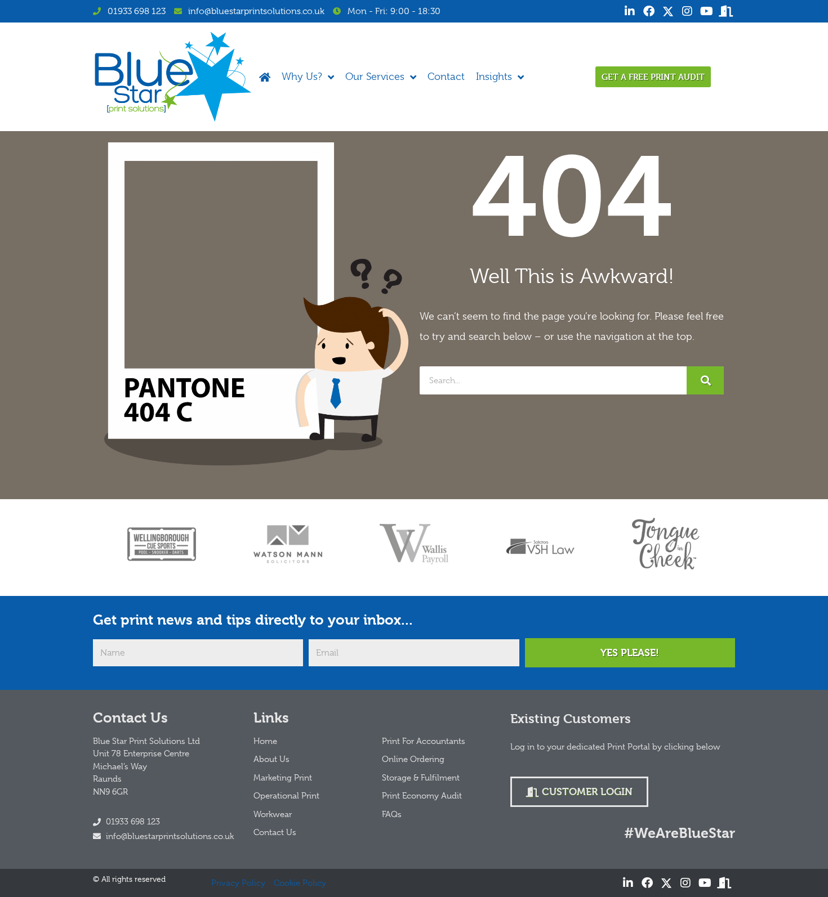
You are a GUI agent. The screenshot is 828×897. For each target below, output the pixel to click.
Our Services (374, 76)
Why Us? (302, 76)
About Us (271, 759)
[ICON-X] (668, 11)
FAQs (392, 814)
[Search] (705, 380)
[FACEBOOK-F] (649, 11)
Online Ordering (413, 759)
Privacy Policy (238, 883)
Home (265, 741)
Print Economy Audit (422, 796)
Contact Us (274, 832)
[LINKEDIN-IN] (630, 11)
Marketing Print (282, 778)
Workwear (272, 814)
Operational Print (286, 796)
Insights (494, 76)
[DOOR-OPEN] (725, 11)
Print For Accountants (423, 741)
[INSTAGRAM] (687, 11)
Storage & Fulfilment (421, 778)
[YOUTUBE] (706, 11)
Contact (446, 76)
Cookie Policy (300, 883)
